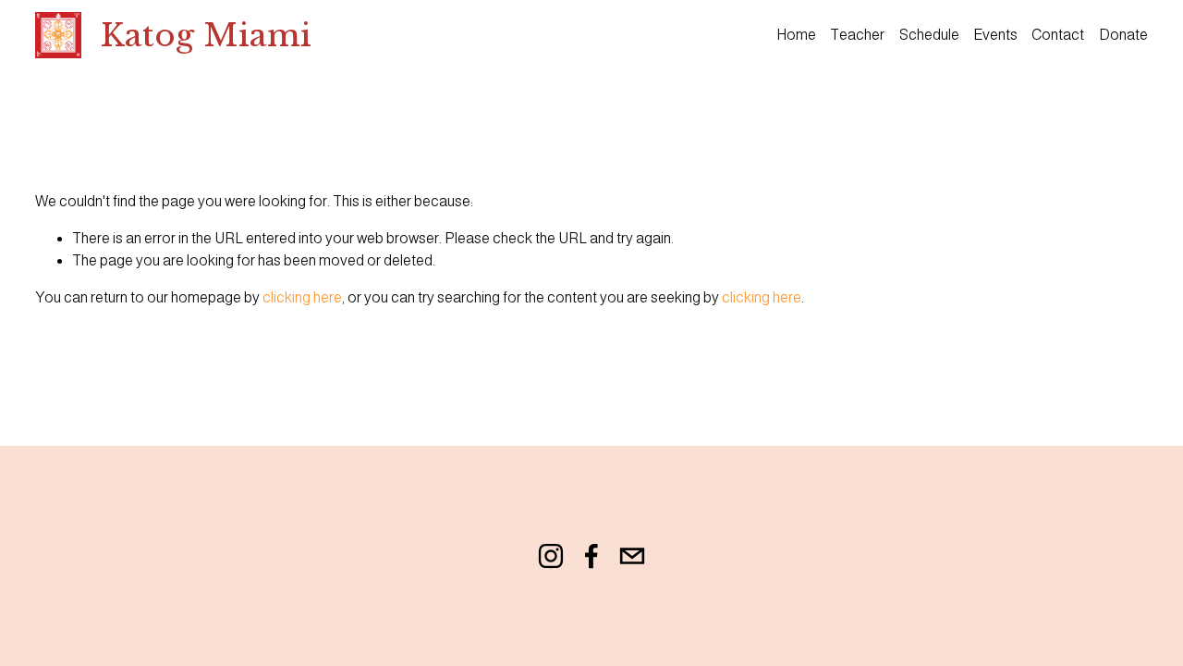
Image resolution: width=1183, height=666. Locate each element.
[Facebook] (591, 556)
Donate (1123, 35)
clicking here (302, 297)
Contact (1057, 35)
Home (796, 35)
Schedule (929, 35)
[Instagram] (551, 556)
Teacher (857, 35)
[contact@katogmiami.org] (632, 556)
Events (995, 35)
